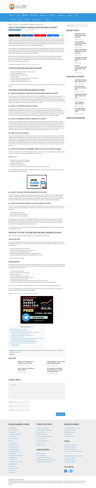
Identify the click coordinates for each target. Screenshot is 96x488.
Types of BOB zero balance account (18, 329)
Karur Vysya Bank (14, 438)
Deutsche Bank (13, 436)
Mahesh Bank (13, 453)
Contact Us (47, 19)
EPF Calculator (68, 434)
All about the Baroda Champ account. (20, 333)
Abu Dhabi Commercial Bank (16, 455)
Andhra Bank (13, 466)
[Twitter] (71, 471)
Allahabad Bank (13, 428)
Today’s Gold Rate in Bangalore (45, 430)
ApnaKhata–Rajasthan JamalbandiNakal (47, 459)
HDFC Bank (12, 459)
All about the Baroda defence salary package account (24, 341)
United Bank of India (14, 447)
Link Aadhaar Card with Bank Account (74, 456)
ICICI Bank (12, 472)
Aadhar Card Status (69, 458)
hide (31, 326)
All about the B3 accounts (17, 336)
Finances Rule (12, 479)
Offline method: (15, 344)
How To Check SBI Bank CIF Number (73, 451)
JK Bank (11, 440)
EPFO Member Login (70, 436)
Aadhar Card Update (70, 462)
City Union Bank (13, 442)
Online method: (15, 346)
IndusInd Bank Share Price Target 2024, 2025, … (81, 96)
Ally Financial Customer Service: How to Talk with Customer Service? (55, 370)
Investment (27, 19)
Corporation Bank (14, 430)
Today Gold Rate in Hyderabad (44, 436)
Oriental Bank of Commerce (16, 462)
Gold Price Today (37, 19)
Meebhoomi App (41, 453)
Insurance (70, 15)
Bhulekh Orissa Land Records (44, 457)
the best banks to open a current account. (30, 64)
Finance (53, 15)
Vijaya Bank (12, 432)
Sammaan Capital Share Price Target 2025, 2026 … (80, 35)
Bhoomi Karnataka (42, 455)
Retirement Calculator (70, 447)
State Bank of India (14, 445)
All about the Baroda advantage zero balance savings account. (26, 332)
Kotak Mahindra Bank (14, 449)
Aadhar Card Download (70, 460)
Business (44, 15)
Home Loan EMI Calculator (71, 445)
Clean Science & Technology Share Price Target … (80, 43)
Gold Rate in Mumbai (42, 434)
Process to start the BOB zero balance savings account (22, 343)
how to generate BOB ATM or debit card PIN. (27, 293)
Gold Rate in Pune (42, 432)
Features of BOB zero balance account (18, 330)
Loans (76, 15)
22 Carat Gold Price (42, 438)
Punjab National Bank (14, 451)
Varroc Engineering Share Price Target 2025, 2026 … (80, 51)
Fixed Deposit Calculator (71, 449)
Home (12, 15)
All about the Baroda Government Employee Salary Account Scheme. (27, 338)
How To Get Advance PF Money (72, 428)
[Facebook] (65, 471)
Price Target (12, 19)
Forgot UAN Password (70, 430)
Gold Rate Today (41, 442)
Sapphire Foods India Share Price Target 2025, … (81, 59)
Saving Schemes (17, 29)
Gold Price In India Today (43, 428)
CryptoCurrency (61, 15)
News (18, 15)
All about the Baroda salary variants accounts (22, 335)
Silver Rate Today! (42, 445)
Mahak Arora (17, 350)
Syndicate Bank (13, 464)
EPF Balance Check (69, 432)
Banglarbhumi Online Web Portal (45, 462)
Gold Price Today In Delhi (43, 440)
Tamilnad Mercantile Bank (15, 434)
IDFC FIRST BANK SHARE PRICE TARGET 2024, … (80, 88)
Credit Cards (35, 15)
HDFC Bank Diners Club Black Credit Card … (80, 110)
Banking (26, 15)
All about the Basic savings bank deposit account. (23, 339)
